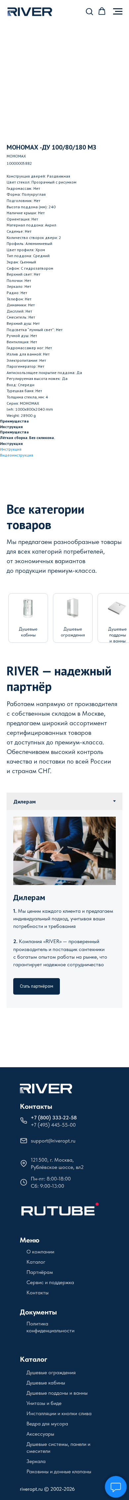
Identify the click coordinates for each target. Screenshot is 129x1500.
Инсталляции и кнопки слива (59, 1413)
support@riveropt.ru (53, 1141)
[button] (89, 11)
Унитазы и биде (44, 1403)
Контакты (36, 1106)
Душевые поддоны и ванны (117, 634)
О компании (40, 1251)
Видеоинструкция (16, 455)
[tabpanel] (64, 909)
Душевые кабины (45, 1383)
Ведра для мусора (47, 1423)
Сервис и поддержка (50, 1282)
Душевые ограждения (51, 1372)
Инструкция (11, 449)
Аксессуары (40, 1434)
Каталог (35, 1262)
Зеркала (36, 1461)
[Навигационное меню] (117, 11)
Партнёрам (39, 1272)
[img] (28, 608)
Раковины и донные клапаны (58, 1471)
